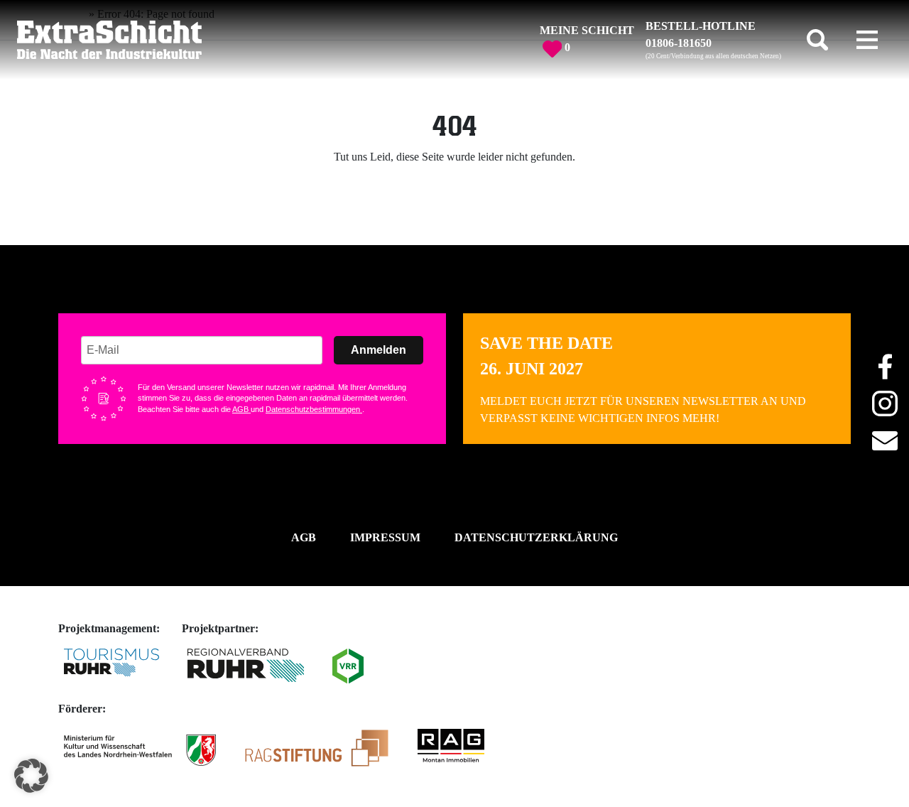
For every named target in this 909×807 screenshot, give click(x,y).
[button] (31, 775)
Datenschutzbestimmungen (314, 409)
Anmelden (378, 350)
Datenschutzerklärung (536, 537)
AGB (241, 409)
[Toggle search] (817, 39)
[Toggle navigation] (867, 39)
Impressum (385, 537)
